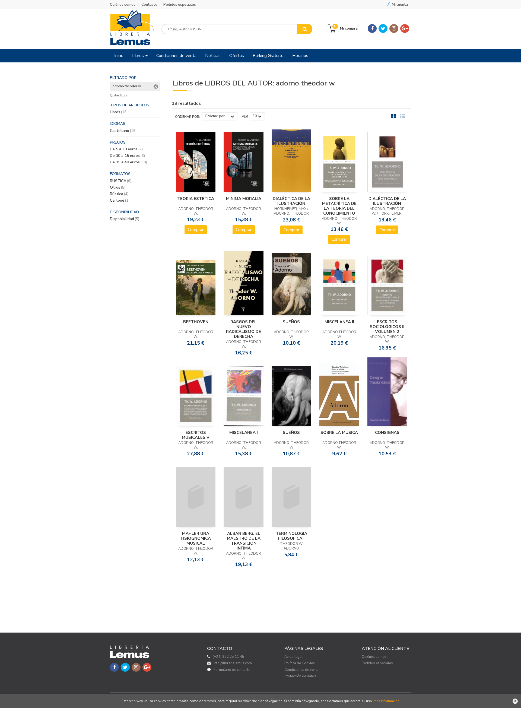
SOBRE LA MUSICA (339, 432)
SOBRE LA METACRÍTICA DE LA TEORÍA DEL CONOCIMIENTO (339, 206)
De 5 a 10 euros (126, 149)
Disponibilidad (124, 218)
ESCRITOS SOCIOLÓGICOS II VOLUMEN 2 (387, 326)
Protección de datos (300, 676)
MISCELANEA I (243, 432)
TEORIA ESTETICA (195, 198)
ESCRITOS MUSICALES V (195, 435)
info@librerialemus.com (233, 663)
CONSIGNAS (387, 432)
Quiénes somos (122, 4)
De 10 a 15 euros (127, 155)
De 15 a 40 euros (128, 162)
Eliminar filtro (156, 86)
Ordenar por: (187, 117)
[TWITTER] (383, 28)
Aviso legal (293, 656)
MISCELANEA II (339, 322)
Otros (117, 187)
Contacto (149, 4)
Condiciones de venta (301, 669)
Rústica (119, 193)
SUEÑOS (291, 322)
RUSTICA (120, 180)
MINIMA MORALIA (243, 198)
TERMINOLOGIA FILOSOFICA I (291, 536)
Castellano (123, 130)
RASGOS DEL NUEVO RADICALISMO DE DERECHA (243, 329)
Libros (138, 56)
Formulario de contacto (232, 669)
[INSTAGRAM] (393, 28)
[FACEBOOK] (372, 28)
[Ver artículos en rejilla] (393, 116)
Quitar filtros (118, 95)
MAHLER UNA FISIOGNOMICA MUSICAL (196, 538)
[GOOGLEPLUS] (404, 28)
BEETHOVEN (195, 322)
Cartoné (119, 200)
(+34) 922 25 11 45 (228, 656)
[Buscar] (304, 29)
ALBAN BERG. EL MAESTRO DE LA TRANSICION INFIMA (243, 541)
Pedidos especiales (179, 4)
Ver (245, 116)
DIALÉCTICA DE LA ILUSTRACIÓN (291, 201)
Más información (386, 701)
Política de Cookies (299, 663)
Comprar (196, 230)
